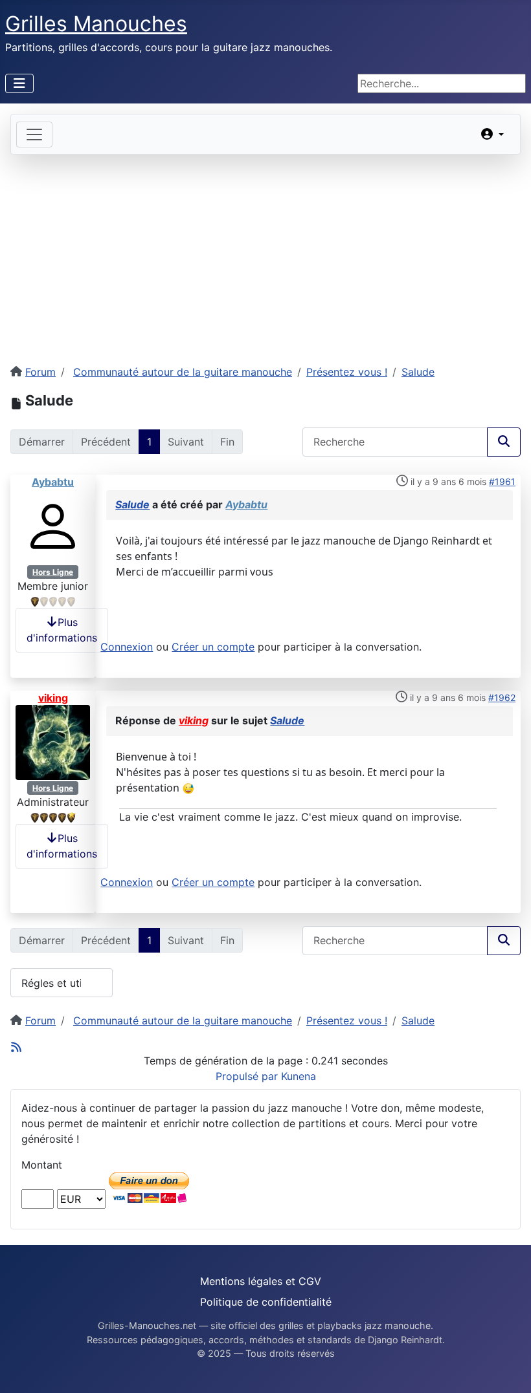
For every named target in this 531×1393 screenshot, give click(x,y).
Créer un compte (213, 646)
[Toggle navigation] (34, 134)
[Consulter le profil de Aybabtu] (53, 525)
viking (53, 697)
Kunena (298, 1076)
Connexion (126, 646)
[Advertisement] (265, 251)
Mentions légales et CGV (260, 1281)
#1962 (501, 697)
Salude (132, 504)
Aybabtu (53, 481)
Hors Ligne (52, 572)
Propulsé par (248, 1076)
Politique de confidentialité (266, 1301)
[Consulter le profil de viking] (53, 741)
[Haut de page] (508, 1369)
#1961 (502, 481)
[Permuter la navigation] (19, 83)
